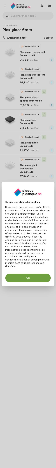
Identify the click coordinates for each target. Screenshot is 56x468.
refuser (35, 236)
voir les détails (38, 239)
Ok (28, 278)
